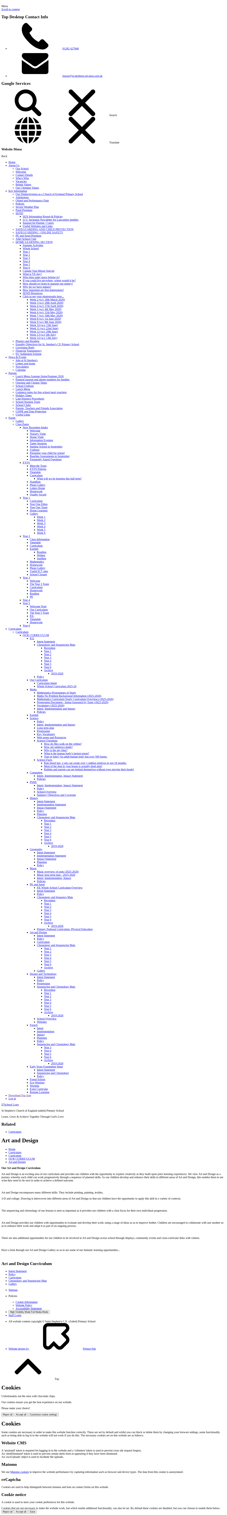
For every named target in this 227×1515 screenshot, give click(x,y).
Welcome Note (38, 606)
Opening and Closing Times (31, 382)
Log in (12, 1098)
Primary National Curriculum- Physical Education (65, 929)
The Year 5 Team (39, 612)
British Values (23, 184)
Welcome (21, 171)
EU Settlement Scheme (28, 353)
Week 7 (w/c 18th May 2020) (46, 315)
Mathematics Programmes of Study (56, 692)
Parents (13, 373)
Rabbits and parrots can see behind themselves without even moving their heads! (89, 769)
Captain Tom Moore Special (38, 270)
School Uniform (25, 385)
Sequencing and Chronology (53, 1073)
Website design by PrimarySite (52, 1348)
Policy (40, 676)
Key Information (18, 190)
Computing (36, 772)
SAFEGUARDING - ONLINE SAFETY (39, 232)
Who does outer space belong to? (41, 277)
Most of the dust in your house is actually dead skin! (73, 766)
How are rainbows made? (58, 747)
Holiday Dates (24, 395)
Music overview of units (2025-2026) (58, 871)
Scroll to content (10, 9)
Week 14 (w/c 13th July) (43, 337)
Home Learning (39, 510)
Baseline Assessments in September (50, 456)
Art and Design (38, 932)
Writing (41, 555)
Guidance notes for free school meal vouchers (41, 392)
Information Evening (41, 440)
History (34, 798)
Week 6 (41, 532)
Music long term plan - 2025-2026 (56, 874)
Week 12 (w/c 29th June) (44, 331)
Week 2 (41, 520)
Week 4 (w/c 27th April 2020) (46, 306)
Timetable (35, 472)
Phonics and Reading (27, 341)
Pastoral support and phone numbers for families (43, 379)
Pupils (12, 417)
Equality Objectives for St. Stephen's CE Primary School (47, 344)
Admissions (22, 197)
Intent (40, 1028)
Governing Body (25, 347)
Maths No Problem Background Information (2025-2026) (69, 695)
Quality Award (38, 494)
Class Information (40, 539)
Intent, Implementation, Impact (54, 878)
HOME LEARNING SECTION (34, 242)
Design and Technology (43, 973)
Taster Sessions (38, 443)
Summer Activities (33, 245)
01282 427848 (70, 48)
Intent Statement (46, 641)
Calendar (21, 369)
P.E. (32, 616)
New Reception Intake (35, 427)
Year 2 (26, 254)
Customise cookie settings (43, 1414)
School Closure (38, 574)
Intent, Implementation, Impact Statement (60, 775)
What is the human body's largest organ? (66, 753)
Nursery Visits (38, 433)
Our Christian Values (27, 187)
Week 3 (41, 523)
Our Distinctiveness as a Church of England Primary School (49, 194)
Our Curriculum (39, 609)
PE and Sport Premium (28, 235)
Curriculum (36, 475)
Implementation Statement (51, 804)
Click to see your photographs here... (43, 296)
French (34, 1025)
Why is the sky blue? (55, 750)
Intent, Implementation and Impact (56, 708)
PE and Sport (37, 884)
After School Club (26, 238)
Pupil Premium (24, 210)
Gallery (20, 421)
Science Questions (47, 740)
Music (33, 868)
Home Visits (37, 437)
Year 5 (26, 264)
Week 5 (41, 529)
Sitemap (13, 1289)
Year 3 (26, 258)
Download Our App (20, 1095)
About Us (14, 165)
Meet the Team (38, 465)
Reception (49, 647)
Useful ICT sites (39, 571)
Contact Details (24, 174)
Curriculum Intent (47, 683)
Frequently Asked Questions (46, 459)
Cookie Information (27, 1302)
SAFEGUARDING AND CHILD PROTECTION (45, 229)
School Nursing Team (28, 401)
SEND (19, 213)
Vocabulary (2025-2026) (50, 705)
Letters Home (37, 488)
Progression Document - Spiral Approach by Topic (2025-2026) (72, 702)
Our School (22, 168)
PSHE (33, 782)
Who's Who (22, 178)
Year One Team (38, 507)
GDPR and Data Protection (31, 411)
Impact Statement (46, 807)
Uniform (34, 449)
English (34, 548)
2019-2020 (57, 673)
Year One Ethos (39, 504)
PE (31, 596)
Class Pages (22, 424)
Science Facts (44, 759)
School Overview (47, 791)
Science (34, 718)
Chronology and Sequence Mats (55, 897)
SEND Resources (33, 293)
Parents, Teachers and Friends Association (39, 408)
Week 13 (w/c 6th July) (43, 334)
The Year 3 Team (39, 584)
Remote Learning (39, 1092)
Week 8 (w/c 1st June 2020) (45, 318)
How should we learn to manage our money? (48, 283)
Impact (41, 1034)
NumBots (35, 481)
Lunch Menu (23, 389)
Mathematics (37, 561)
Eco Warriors (37, 1082)
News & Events (17, 357)
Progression (43, 731)
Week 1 (41, 516)
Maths (33, 689)
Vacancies (21, 181)
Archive (48, 670)
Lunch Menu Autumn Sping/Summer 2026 (40, 376)
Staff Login (15, 1315)
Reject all (7, 1414)
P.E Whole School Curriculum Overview (60, 887)
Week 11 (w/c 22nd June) (44, 328)
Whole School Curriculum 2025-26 (56, 686)
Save (32, 1511)
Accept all (21, 1414)
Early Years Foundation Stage (46, 1066)
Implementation (45, 1031)
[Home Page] (10, 1104)
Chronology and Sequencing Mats (56, 644)
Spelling (41, 558)
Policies (20, 203)
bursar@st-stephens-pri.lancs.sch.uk (82, 75)
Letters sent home (25, 363)
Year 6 (26, 267)
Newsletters (22, 366)
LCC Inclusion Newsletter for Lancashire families (50, 219)
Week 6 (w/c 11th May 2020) (46, 312)
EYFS (26, 462)
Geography (36, 849)
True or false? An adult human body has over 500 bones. (75, 756)
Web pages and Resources (51, 737)
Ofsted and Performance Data (32, 200)
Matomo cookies (19, 1471)
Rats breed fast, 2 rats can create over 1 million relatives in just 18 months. (85, 763)
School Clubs (23, 405)
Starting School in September (46, 446)
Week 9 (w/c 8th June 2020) (45, 321)
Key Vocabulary (46, 734)
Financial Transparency (29, 350)
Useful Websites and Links (38, 226)
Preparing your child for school (47, 453)
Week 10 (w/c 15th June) (44, 325)
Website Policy (24, 1305)
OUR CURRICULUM (36, 635)
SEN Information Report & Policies (43, 216)
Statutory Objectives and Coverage (56, 794)
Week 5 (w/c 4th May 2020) (45, 309)
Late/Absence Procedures (30, 398)
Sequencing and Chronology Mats (56, 986)
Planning (42, 814)
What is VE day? (32, 274)
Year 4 (26, 261)
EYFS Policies (38, 468)
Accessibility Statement (29, 1308)
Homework (36, 491)
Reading (41, 552)
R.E (32, 638)
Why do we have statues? (37, 286)
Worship (34, 1085)
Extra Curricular (39, 1088)
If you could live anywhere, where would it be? (49, 280)
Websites (42, 1021)
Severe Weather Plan (27, 206)
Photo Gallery (37, 484)
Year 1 (26, 251)
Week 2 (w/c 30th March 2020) (47, 299)
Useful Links (23, 414)
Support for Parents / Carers (38, 222)
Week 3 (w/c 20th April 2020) (46, 302)
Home (12, 162)
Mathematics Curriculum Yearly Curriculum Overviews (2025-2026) (75, 699)
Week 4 (41, 526)
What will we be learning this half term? (59, 478)
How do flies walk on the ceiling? (63, 743)
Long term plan (45, 727)
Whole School (31, 248)
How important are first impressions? (43, 290)
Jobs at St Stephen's (27, 360)
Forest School (37, 1079)
